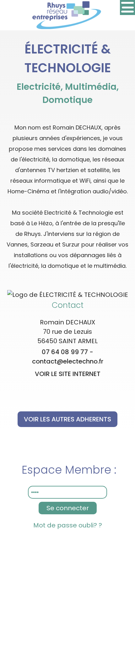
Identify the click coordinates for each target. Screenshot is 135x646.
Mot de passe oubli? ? (67, 525)
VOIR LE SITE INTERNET (67, 373)
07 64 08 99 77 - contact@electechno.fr (67, 357)
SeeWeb (92, 550)
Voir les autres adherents (67, 419)
